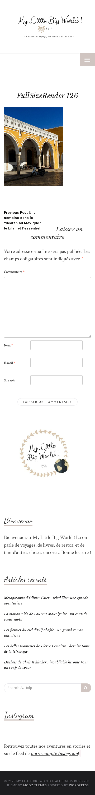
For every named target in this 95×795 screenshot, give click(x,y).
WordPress (78, 785)
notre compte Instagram (54, 753)
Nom (8, 345)
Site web (9, 380)
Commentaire (14, 272)
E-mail (9, 363)
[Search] (86, 687)
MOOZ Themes (35, 785)
